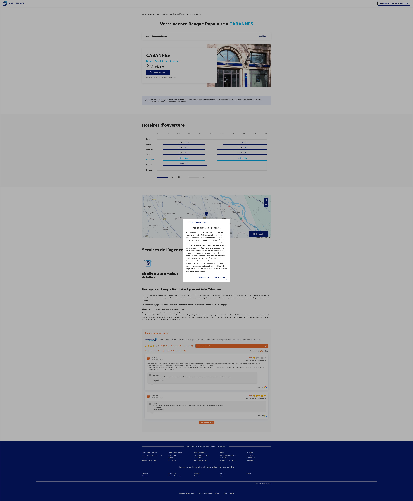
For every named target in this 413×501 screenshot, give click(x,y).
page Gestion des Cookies (196, 269)
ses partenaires (208, 232)
